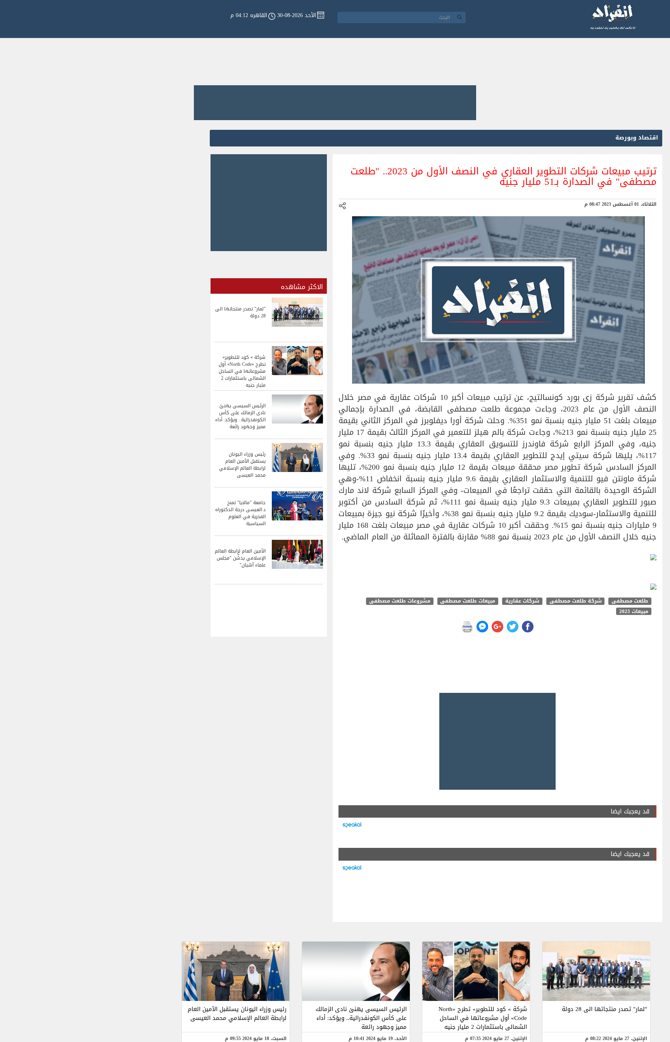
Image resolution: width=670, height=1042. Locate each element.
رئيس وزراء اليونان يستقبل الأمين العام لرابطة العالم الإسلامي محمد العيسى (237, 1013)
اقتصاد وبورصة (636, 137)
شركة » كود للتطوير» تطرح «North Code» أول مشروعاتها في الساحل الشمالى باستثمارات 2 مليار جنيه (483, 1018)
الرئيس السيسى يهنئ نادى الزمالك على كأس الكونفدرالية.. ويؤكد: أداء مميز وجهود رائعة (361, 1018)
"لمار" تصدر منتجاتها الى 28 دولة (604, 1009)
